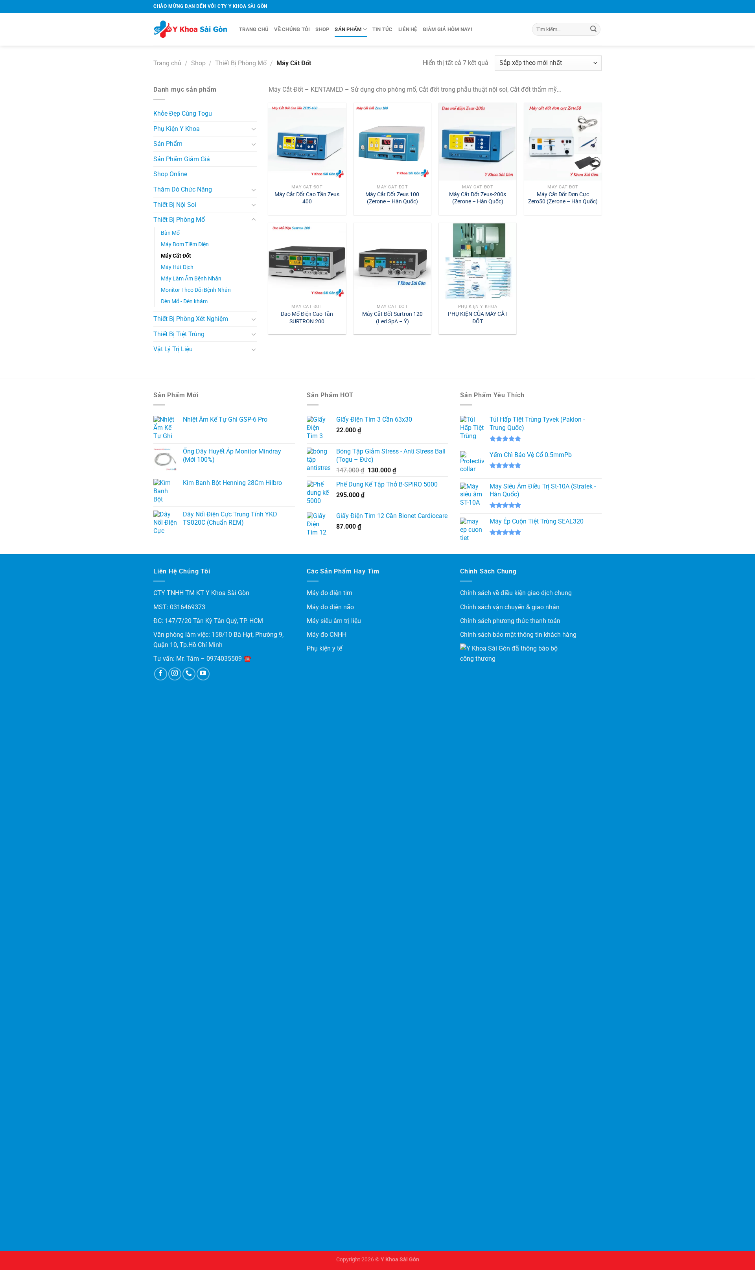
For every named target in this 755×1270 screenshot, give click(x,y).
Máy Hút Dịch (177, 267)
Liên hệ (407, 29)
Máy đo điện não (330, 607)
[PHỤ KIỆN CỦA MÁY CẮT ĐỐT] (477, 261)
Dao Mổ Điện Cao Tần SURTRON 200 (307, 318)
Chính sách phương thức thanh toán (510, 621)
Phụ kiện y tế (324, 648)
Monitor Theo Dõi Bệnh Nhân (196, 290)
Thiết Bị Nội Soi (174, 204)
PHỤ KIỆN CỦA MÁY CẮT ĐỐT (478, 318)
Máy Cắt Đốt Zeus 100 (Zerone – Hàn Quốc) (392, 198)
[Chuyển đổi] (253, 128)
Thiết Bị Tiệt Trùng (178, 334)
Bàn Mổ (170, 233)
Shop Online (170, 174)
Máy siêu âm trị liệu (334, 621)
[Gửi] (593, 29)
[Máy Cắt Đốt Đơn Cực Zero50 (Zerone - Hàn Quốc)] (563, 141)
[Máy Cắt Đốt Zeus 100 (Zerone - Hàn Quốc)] (392, 141)
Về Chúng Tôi (292, 29)
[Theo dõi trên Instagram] (174, 673)
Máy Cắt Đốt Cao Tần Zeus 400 (306, 198)
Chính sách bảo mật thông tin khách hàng (518, 634)
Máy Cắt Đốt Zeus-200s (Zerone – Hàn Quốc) (477, 198)
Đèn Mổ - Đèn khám (184, 301)
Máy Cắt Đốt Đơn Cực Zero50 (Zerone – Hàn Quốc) (563, 198)
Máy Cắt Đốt (176, 256)
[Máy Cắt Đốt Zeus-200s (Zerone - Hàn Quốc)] (477, 141)
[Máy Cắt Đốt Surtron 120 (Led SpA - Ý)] (392, 261)
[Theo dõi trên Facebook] (160, 673)
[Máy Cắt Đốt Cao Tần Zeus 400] (307, 141)
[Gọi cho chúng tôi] (188, 673)
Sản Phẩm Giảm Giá (181, 159)
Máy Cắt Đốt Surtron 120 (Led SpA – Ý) (392, 318)
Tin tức (382, 29)
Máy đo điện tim (329, 593)
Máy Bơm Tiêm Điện (185, 244)
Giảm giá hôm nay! (447, 29)
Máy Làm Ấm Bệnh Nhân (191, 278)
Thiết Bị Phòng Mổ (241, 63)
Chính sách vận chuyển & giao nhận (510, 607)
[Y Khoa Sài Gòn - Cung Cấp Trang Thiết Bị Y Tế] (190, 29)
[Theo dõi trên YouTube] (203, 673)
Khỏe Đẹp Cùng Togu (182, 113)
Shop (322, 29)
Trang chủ (254, 29)
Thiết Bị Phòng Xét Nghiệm (190, 319)
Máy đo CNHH (326, 634)
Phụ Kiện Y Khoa (176, 129)
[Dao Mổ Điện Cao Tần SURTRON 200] (307, 261)
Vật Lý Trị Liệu (173, 349)
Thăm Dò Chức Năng (182, 189)
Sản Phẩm (348, 29)
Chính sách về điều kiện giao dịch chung (516, 593)
